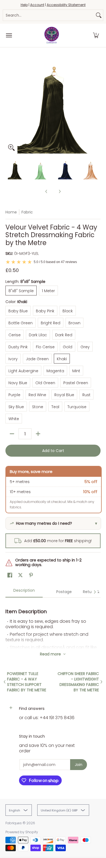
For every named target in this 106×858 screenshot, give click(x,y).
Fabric (27, 212)
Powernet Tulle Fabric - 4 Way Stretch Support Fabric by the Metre (26, 682)
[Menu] (8, 35)
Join (78, 764)
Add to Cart (53, 450)
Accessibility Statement (66, 4)
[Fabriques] (51, 35)
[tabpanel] (53, 623)
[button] (96, 35)
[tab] (24, 592)
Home (11, 212)
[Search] (98, 15)
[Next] (97, 106)
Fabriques (13, 823)
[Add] (38, 433)
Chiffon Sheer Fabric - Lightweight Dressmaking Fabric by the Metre (78, 682)
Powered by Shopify (21, 832)
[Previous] (9, 106)
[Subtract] (11, 433)
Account (37, 4)
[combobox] (48, 15)
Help (24, 4)
